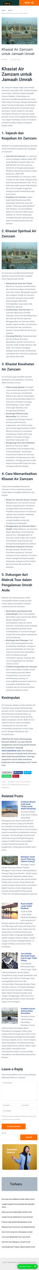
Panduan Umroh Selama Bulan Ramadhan (28, 1010)
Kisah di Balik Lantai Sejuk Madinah (27, 906)
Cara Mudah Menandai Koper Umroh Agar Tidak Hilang (29, 957)
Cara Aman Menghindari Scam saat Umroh (16, 1237)
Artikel (10, 10)
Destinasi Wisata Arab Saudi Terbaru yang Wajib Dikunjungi (28, 805)
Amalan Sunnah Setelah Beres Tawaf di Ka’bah (17, 1217)
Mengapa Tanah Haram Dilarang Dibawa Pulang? (28, 859)
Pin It (16, 776)
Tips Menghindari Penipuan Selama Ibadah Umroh (18, 1247)
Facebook (19, 772)
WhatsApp (7, 776)
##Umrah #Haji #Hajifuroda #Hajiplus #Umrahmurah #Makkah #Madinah (16, 784)
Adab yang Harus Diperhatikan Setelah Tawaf (17, 1212)
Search (4, 1133)
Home (3, 10)
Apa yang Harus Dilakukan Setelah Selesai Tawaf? (18, 1199)
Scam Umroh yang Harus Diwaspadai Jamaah (17, 1232)
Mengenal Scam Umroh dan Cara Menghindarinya (18, 1227)
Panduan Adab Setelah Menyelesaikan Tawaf (17, 1222)
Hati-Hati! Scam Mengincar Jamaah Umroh (16, 1242)
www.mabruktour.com (11, 750)
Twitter (28, 772)
